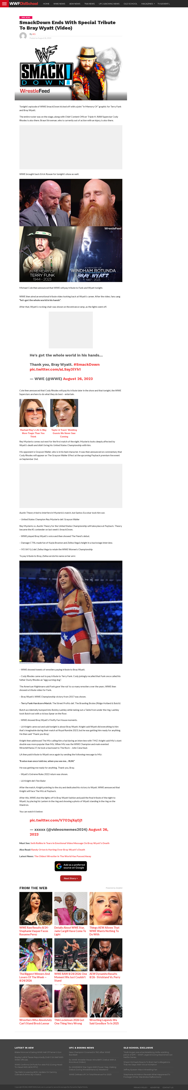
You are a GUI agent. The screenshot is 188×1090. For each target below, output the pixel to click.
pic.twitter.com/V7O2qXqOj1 (56, 820)
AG (34, 34)
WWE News (59, 4)
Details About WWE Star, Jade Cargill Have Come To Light (70, 931)
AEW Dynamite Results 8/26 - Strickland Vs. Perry (104, 975)
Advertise (155, 1087)
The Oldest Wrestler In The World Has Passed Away (62, 856)
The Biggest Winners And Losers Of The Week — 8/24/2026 (34, 977)
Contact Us (168, 1087)
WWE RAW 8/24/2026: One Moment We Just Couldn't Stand (70, 977)
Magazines (147, 4)
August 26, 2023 (78, 378)
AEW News (74, 4)
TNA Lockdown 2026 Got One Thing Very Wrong (69, 1021)
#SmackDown (87, 364)
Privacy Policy (140, 1087)
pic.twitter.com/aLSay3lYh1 (55, 369)
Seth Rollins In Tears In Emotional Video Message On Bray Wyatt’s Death (70, 843)
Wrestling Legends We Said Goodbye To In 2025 (104, 1021)
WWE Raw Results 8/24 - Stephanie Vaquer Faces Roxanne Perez (34, 931)
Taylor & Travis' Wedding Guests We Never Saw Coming (64, 433)
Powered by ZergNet (114, 888)
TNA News (89, 4)
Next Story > (71, 878)
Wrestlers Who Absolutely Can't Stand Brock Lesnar (35, 1021)
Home (46, 4)
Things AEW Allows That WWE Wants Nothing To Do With (104, 931)
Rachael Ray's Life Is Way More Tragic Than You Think (33, 433)
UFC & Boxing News (109, 4)
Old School (130, 4)
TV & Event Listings (167, 4)
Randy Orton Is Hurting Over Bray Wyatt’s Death (58, 849)
